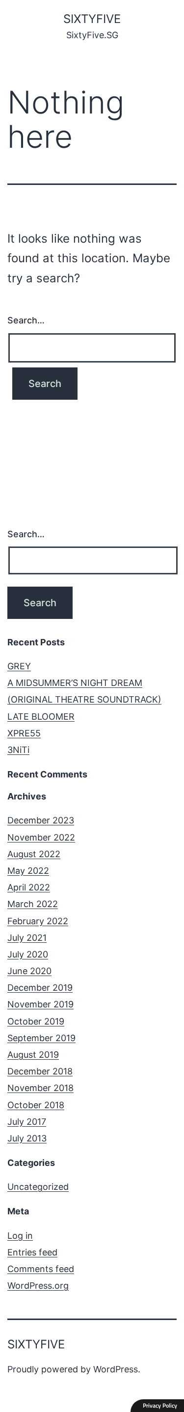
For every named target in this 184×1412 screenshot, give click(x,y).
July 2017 (26, 1121)
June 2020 (29, 971)
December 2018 (40, 1071)
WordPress (115, 1369)
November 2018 (40, 1088)
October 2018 (35, 1105)
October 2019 (35, 1021)
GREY (19, 666)
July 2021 (27, 938)
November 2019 (40, 1004)
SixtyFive (92, 19)
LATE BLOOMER (41, 716)
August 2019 (33, 1054)
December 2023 (40, 820)
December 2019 (40, 987)
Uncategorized (38, 1187)
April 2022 (28, 887)
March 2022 (32, 904)
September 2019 (41, 1038)
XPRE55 (24, 733)
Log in (20, 1235)
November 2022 (41, 837)
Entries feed (32, 1252)
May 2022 (28, 870)
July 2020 (27, 954)
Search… (26, 320)
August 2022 (33, 854)
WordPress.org (38, 1285)
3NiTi (18, 750)
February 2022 (37, 921)
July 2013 (27, 1138)
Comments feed (40, 1269)
